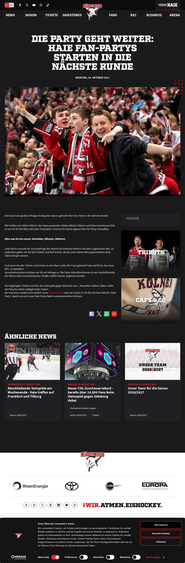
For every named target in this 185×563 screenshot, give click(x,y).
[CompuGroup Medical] (113, 486)
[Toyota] (71, 486)
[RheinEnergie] (30, 486)
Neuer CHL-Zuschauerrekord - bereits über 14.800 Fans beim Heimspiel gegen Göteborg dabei (91, 394)
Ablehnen (161, 542)
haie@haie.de (56, 292)
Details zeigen (153, 557)
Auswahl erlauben (161, 533)
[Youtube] (67, 505)
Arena (175, 15)
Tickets (51, 15)
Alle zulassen (161, 525)
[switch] (83, 557)
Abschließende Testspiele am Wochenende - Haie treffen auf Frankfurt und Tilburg (31, 392)
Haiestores (72, 15)
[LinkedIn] (58, 505)
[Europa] (155, 486)
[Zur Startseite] (92, 12)
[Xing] (50, 505)
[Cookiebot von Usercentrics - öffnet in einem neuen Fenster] (18, 557)
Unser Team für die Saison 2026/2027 (148, 390)
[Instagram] (34, 505)
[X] (42, 505)
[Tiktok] (75, 505)
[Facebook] (26, 505)
